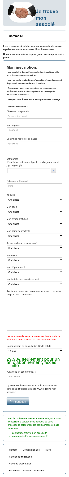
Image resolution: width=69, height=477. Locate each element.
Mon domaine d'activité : (19, 230)
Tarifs (48, 449)
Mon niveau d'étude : (17, 218)
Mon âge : (12, 206)
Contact (13, 449)
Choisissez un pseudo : (18, 111)
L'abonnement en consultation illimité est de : (29, 345)
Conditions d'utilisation (20, 456)
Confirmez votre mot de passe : (23, 138)
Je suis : (11, 194)
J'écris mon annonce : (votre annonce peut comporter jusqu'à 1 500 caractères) (34, 293)
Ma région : (12, 255)
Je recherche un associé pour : (22, 243)
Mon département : (16, 267)
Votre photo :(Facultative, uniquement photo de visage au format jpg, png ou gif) (33, 162)
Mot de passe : (14, 125)
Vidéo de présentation (20, 463)
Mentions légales (31, 449)
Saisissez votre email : (18, 181)
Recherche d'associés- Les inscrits (26, 470)
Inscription (19, 401)
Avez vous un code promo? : (21, 371)
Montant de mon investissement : (23, 279)
